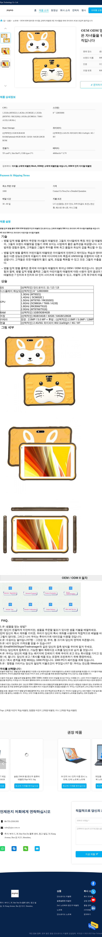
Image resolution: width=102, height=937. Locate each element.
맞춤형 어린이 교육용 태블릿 (41, 710)
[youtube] (93, 900)
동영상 (54, 10)
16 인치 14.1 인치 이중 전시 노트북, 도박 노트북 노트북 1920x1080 (23, 779)
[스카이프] (17, 850)
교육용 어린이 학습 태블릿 (16, 710)
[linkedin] (93, 908)
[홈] (10, 10)
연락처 (75, 10)
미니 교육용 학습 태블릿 (66, 710)
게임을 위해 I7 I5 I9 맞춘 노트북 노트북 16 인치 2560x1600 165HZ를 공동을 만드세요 (58, 779)
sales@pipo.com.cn (12, 828)
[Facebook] (93, 883)
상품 (9, 21)
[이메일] (40, 850)
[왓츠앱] (6, 850)
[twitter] (93, 892)
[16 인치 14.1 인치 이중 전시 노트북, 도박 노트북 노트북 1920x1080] (24, 755)
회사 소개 (65, 10)
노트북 (15, 21)
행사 (83, 10)
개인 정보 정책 (35, 933)
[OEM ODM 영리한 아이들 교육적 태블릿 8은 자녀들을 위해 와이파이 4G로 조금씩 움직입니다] (45, 57)
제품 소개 (44, 10)
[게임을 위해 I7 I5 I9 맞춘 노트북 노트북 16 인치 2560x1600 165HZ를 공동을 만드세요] (58, 755)
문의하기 (87, 914)
